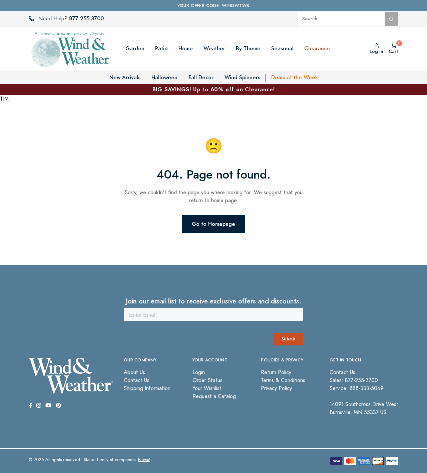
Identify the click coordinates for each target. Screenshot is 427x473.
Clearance (317, 48)
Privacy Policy (276, 388)
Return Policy (276, 372)
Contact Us (136, 380)
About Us (134, 372)
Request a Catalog (214, 396)
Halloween (164, 77)
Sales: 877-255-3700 (354, 380)
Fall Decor (201, 77)
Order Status (207, 380)
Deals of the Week (294, 77)
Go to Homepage (213, 224)
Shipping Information (147, 388)
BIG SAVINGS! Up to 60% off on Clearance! (213, 89)
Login (198, 372)
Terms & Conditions (283, 380)
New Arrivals (124, 77)
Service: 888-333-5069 (356, 388)
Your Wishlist (207, 388)
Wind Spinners (242, 77)
